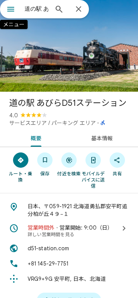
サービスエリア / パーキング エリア (52, 123)
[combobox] (36, 8)
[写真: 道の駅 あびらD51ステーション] (69, 46)
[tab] (35, 137)
